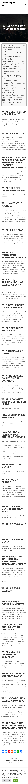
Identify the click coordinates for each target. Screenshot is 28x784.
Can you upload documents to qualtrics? (14, 95)
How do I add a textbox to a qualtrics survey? (13, 77)
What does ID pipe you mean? (11, 66)
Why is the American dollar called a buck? (14, 63)
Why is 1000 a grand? (9, 82)
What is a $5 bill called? (10, 92)
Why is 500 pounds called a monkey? (13, 100)
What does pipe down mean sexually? (14, 97)
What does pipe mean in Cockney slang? (14, 83)
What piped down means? (10, 80)
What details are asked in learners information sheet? (13, 103)
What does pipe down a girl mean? (12, 56)
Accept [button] (15, 780)
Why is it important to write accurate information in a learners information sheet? (13, 52)
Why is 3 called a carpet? (10, 68)
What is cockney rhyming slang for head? (13, 72)
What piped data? (8, 59)
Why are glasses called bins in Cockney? (14, 70)
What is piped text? (8, 49)
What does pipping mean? (11, 87)
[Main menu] (25, 4)
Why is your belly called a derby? (12, 64)
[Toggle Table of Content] (23, 45)
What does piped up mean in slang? (12, 47)
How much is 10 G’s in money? (12, 75)
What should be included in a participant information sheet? (14, 89)
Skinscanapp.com (8, 4)
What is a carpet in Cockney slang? (13, 99)
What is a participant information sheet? (13, 61)
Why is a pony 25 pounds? (10, 58)
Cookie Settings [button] (7, 780)
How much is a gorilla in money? (12, 94)
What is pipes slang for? (10, 85)
